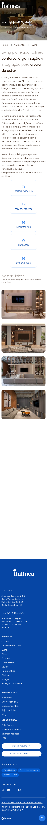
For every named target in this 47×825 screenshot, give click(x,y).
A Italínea (7, 698)
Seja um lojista (9, 710)
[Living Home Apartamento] (23, 404)
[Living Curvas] (23, 338)
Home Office (8, 671)
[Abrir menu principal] (41, 5)
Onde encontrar (10, 706)
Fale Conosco (9, 725)
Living (5, 650)
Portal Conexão (10, 775)
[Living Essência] (23, 304)
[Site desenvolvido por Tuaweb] (7, 818)
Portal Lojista (9, 770)
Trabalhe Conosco (11, 730)
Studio (5, 667)
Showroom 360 (10, 702)
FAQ (4, 738)
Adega (5, 679)
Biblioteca (7, 675)
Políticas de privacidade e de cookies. (22, 802)
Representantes (10, 734)
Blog (4, 714)
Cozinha (6, 641)
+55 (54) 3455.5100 (13, 613)
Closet (5, 654)
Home (5, 45)
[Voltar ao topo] (42, 818)
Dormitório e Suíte (11, 646)
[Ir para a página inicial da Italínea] (11, 5)
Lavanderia (8, 662)
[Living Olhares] (23, 371)
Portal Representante (29, 770)
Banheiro (6, 658)
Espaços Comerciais (12, 684)
